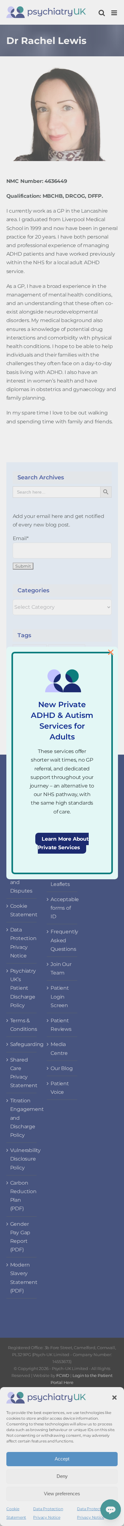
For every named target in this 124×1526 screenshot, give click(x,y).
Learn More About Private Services (63, 843)
